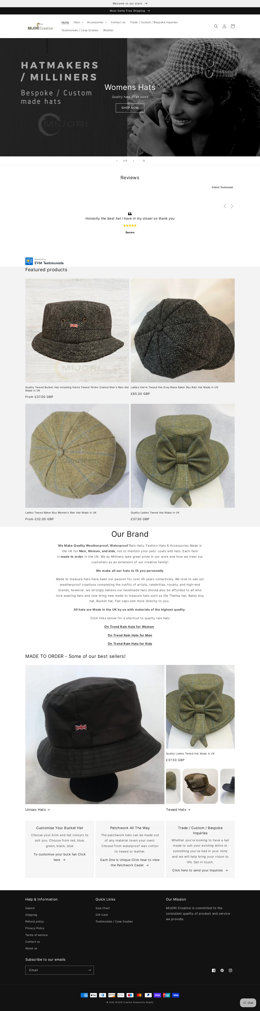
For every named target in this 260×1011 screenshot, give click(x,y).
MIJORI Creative (123, 1002)
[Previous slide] (117, 161)
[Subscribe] (89, 970)
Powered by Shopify (143, 1002)
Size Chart (103, 908)
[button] (78, 22)
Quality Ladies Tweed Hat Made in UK (155, 512)
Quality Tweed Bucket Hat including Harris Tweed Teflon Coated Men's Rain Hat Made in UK (77, 389)
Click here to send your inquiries (197, 870)
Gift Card (102, 914)
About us (31, 948)
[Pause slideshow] (143, 161)
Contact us (32, 941)
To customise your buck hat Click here (60, 857)
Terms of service (36, 935)
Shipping (31, 914)
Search (30, 908)
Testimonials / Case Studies (114, 921)
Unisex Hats (35, 810)
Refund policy (34, 921)
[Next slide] (133, 161)
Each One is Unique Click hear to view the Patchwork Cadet (130, 862)
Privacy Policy (34, 928)
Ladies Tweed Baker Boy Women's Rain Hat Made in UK (61, 512)
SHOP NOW (130, 108)
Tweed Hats (176, 810)
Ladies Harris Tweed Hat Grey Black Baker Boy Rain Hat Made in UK (174, 387)
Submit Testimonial (222, 187)
